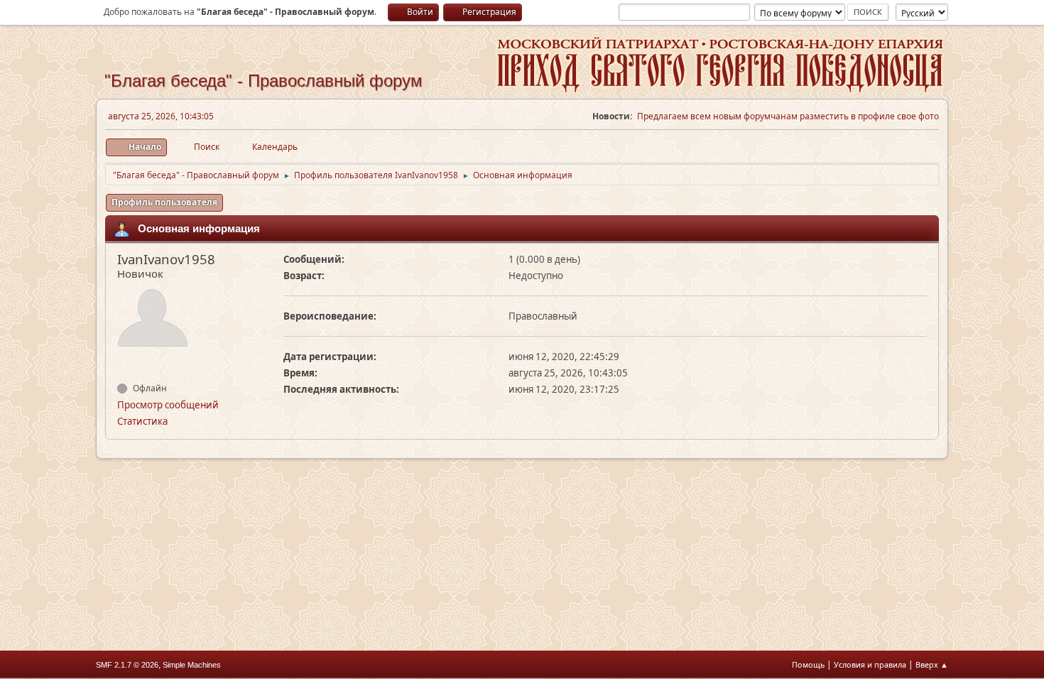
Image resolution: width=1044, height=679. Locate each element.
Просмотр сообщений (168, 404)
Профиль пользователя (164, 202)
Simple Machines (192, 665)
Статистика (142, 421)
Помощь (808, 664)
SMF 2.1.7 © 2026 (127, 665)
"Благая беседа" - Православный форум (263, 80)
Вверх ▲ (931, 664)
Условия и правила (870, 664)
